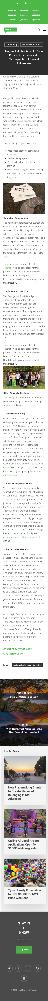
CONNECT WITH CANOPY (17, 649)
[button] (44, 29)
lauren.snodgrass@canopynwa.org (22, 537)
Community (11, 44)
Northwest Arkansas (32, 44)
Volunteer (37, 665)
